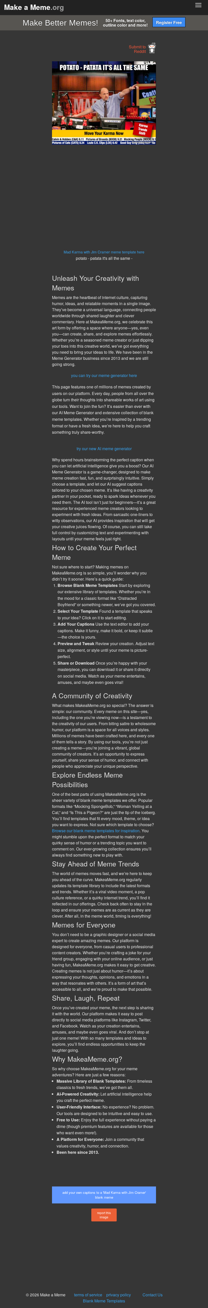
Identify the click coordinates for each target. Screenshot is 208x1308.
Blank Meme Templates (104, 1301)
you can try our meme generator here (104, 375)
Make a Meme (34, 7)
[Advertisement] (38, 137)
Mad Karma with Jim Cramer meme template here (104, 251)
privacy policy (118, 1295)
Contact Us (153, 1295)
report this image (104, 1215)
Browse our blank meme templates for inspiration (96, 831)
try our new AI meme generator (104, 448)
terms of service (88, 1295)
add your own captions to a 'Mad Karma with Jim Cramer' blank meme (104, 1195)
